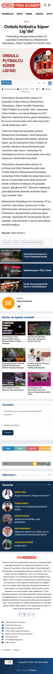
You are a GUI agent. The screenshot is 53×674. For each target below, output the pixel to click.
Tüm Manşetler (11, 637)
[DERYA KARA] (7, 494)
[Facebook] (19, 614)
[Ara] (45, 5)
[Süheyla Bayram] (8, 303)
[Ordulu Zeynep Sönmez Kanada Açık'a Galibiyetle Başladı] (39, 355)
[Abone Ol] (50, 83)
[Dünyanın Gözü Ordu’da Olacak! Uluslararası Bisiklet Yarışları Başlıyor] (13, 355)
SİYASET (40, 14)
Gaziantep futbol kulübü (32, 242)
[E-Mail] (19, 307)
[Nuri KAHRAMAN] (7, 531)
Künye (16, 650)
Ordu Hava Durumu (13, 625)
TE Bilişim (33, 670)
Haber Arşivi (10, 642)
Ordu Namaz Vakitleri (14, 628)
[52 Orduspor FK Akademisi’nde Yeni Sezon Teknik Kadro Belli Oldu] (39, 379)
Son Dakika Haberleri (14, 640)
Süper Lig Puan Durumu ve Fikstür (19, 634)
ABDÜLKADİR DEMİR (24, 542)
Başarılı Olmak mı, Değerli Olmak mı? (32, 496)
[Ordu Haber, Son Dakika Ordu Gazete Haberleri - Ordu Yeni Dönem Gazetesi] (21, 5)
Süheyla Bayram (10, 89)
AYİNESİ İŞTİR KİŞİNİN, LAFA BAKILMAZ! (27, 520)
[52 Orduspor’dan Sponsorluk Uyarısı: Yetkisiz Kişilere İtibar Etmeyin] (13, 328)
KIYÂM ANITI (20, 546)
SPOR (49, 14)
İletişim (7, 650)
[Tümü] (49, 475)
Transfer (7, 242)
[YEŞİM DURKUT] (7, 506)
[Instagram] (29, 614)
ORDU (19, 14)
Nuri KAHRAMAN (22, 529)
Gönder (8, 433)
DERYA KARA (20, 492)
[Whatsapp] (33, 614)
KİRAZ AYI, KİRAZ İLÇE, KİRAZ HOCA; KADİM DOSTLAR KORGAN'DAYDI (32, 533)
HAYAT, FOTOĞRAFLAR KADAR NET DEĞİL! (31, 508)
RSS (9, 662)
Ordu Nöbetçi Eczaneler (15, 622)
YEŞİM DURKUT (21, 503)
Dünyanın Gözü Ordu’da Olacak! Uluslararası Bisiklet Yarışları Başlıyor (13, 366)
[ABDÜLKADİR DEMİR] (7, 544)
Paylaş (7, 82)
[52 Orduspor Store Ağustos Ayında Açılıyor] (13, 379)
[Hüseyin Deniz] (7, 519)
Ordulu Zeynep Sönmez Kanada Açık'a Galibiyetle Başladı (38, 366)
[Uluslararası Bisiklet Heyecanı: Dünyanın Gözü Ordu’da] (39, 328)
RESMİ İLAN (7, 14)
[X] (24, 614)
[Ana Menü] (49, 5)
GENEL (29, 14)
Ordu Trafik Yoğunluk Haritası (17, 631)
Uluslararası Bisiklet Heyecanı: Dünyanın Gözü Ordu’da (37, 339)
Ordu (16, 242)
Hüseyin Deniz (22, 516)
